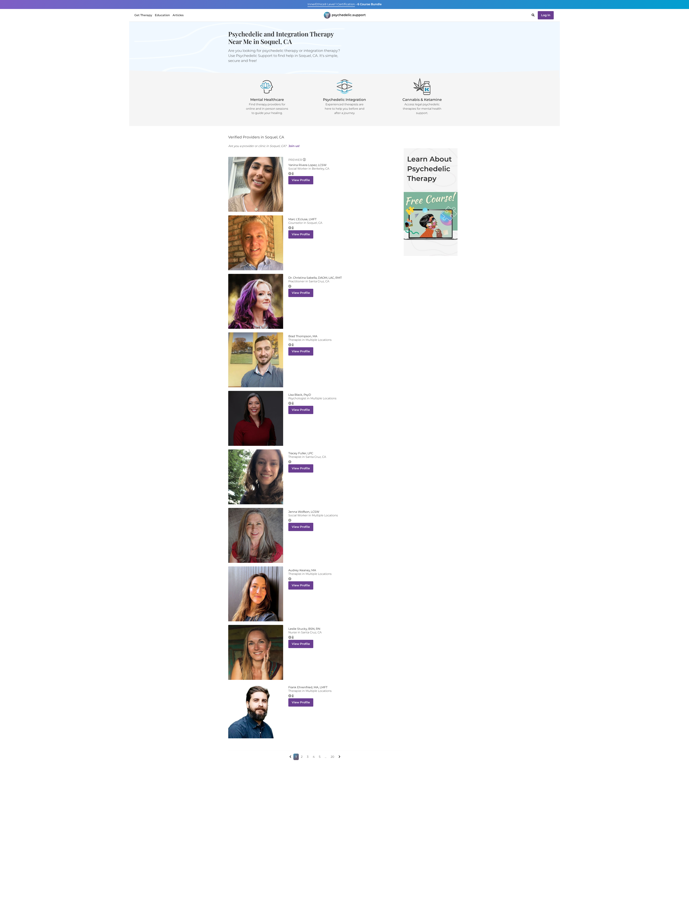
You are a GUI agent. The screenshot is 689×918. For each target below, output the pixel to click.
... (325, 756)
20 (332, 756)
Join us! (294, 146)
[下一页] (339, 757)
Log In (545, 15)
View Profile (301, 180)
